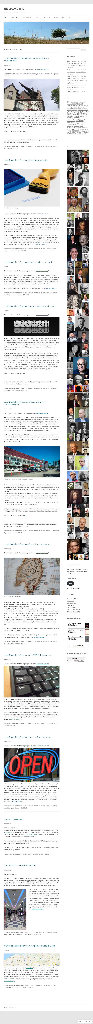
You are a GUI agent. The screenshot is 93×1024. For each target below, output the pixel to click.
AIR (80, 102)
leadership (70, 117)
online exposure (18, 934)
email (86, 110)
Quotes (38, 17)
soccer (87, 131)
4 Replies (6, 950)
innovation (70, 116)
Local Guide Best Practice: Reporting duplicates (26, 160)
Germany (86, 111)
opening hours (15, 643)
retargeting (70, 131)
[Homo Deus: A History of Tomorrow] (87, 627)
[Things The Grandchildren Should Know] (87, 641)
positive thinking (71, 127)
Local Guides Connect (42, 69)
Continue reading (41, 244)
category (48, 530)
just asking (78, 116)
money (74, 124)
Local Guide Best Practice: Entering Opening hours (27, 737)
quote (68, 130)
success (69, 132)
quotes (74, 129)
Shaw (77, 131)
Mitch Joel (69, 124)
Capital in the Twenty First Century (75, 630)
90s (71, 102)
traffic (76, 132)
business (43, 932)
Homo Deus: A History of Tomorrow (75, 623)
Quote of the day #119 (73, 70)
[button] (74, 156)
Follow (70, 583)
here (24, 131)
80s (68, 102)
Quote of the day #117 (73, 78)
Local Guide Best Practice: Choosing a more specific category (24, 403)
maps (20, 987)
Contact (70, 17)
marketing (80, 121)
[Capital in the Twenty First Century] (87, 634)
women (79, 133)
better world (72, 105)
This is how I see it (29, 932)
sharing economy (28, 934)
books (84, 105)
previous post (8, 832)
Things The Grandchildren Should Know (75, 637)
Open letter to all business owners (20, 865)
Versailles (85, 132)
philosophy (70, 126)
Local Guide (14, 17)
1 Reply (6, 266)
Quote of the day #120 (73, 61)
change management (72, 108)
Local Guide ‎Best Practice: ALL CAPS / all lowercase (27, 655)
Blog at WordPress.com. (10, 1007)
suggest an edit (15, 390)
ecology (69, 110)
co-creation (50, 932)
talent (73, 132)
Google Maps (53, 146)
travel (79, 132)
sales (74, 131)
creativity (80, 108)
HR (80, 115)
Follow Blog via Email (73, 565)
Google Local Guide (13, 819)
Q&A (23, 987)
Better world (20, 146)
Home (5, 17)
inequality (84, 115)
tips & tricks (14, 295)
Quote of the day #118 (73, 76)
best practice (41, 146)
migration (84, 122)
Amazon (84, 102)
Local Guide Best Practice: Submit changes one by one (29, 306)
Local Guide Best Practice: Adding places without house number (26, 59)
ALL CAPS (40, 723)
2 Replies (6, 310)
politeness (76, 126)
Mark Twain (70, 122)
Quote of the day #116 (73, 85)
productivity (79, 127)
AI (78, 102)
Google (47, 146)
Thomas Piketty (72, 632)
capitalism (77, 107)
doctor (85, 108)
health (86, 113)
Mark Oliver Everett (73, 639)
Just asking (47, 17)
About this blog (59, 17)
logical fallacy (81, 119)
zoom (19, 295)
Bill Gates (80, 105)
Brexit (87, 105)
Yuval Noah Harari (73, 625)
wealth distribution (72, 133)
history (69, 115)
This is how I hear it (72, 609)
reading (82, 130)
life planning (76, 117)
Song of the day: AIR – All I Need (75, 87)
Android (43, 985)
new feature (29, 968)
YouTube (84, 133)
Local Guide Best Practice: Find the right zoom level (28, 262)
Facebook (71, 111)
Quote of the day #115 (73, 91)
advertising (75, 102)
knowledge (84, 116)
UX (82, 132)
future (76, 111)
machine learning (71, 121)
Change (82, 107)
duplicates (48, 248)
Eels (79, 110)
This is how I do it (36, 854)
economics (74, 110)
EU (68, 111)
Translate (81, 661)
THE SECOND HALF (14, 8)
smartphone (82, 131)
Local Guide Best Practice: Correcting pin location (27, 544)
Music (80, 124)
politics (81, 126)
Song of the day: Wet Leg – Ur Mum (76, 72)
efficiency (82, 110)
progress (85, 127)
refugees (86, 130)
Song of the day (27, 17)
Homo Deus (75, 115)
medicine (76, 122)
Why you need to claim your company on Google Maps (29, 945)
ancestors (69, 104)
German (81, 111)
